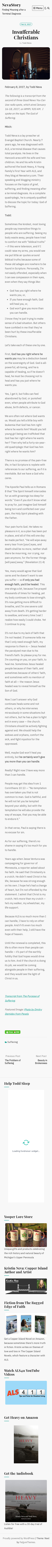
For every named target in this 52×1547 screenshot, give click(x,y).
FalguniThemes (27, 1542)
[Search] (48, 8)
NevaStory (11, 4)
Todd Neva (26, 43)
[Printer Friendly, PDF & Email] (12, 1031)
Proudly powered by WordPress (19, 1538)
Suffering (12, 1042)
